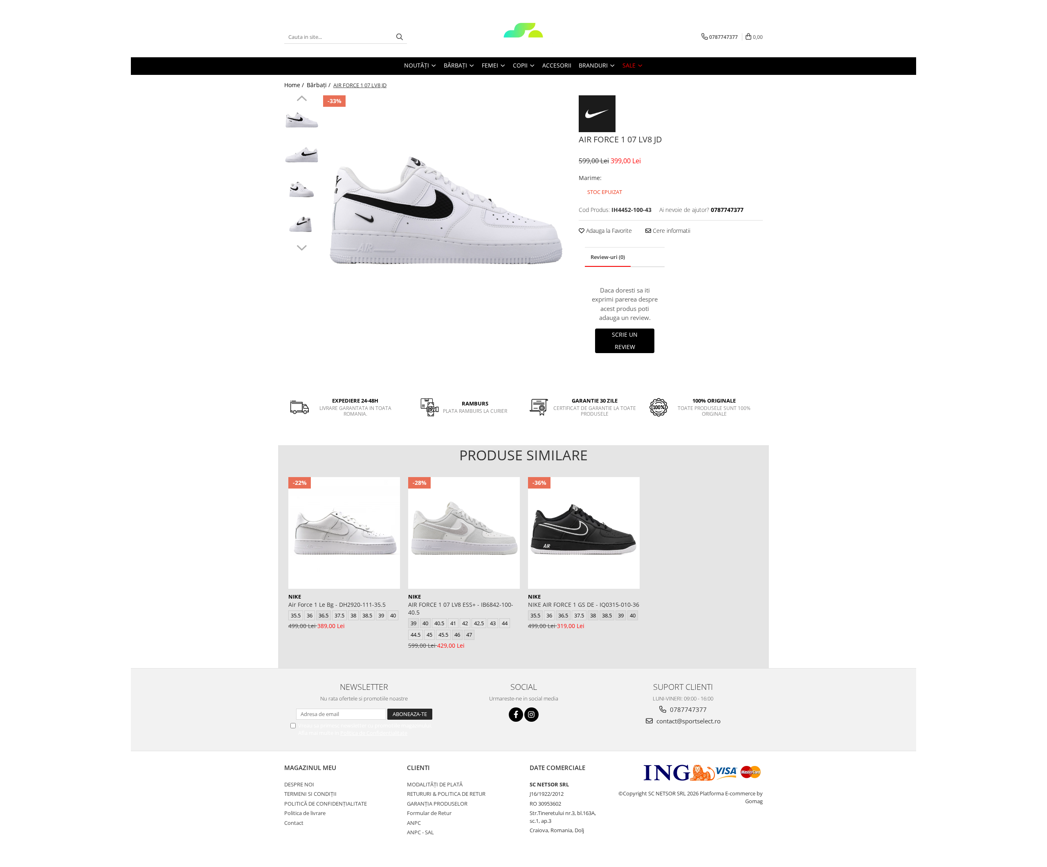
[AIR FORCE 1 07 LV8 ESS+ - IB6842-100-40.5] (464, 533)
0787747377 (687, 709)
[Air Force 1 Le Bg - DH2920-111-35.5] (344, 533)
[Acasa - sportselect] (523, 37)
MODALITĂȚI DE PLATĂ (435, 784)
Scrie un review (625, 341)
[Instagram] (531, 714)
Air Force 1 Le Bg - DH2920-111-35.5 (337, 604)
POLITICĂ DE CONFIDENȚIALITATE (325, 803)
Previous (302, 99)
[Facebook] (516, 714)
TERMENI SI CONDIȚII (310, 793)
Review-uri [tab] (608, 257)
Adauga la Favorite (608, 230)
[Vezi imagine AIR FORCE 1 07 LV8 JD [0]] (302, 121)
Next (302, 247)
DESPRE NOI (299, 784)
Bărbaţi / (319, 85)
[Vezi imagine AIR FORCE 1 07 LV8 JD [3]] (302, 225)
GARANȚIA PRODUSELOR (437, 803)
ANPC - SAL (420, 832)
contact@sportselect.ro (688, 721)
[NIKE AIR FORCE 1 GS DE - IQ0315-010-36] (584, 533)
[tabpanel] (444, 217)
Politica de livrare (305, 813)
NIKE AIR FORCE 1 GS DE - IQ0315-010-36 (583, 604)
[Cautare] (399, 37)
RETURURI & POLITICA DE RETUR (446, 793)
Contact (293, 822)
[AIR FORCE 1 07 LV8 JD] (444, 217)
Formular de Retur (429, 813)
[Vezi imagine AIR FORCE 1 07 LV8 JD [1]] (302, 156)
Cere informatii (670, 230)
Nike (294, 596)
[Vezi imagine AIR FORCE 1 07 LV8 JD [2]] (302, 190)
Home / (295, 85)
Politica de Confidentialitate (373, 732)
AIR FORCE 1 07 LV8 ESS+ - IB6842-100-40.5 (460, 608)
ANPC (414, 822)
